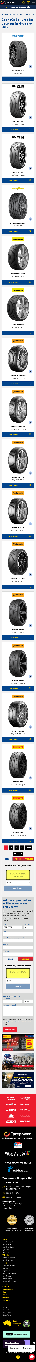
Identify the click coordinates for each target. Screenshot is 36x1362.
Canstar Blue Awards (9, 1310)
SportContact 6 (18, 629)
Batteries (5, 1268)
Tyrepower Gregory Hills (19, 7)
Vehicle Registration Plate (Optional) (11, 997)
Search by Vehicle (8, 1242)
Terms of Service (26, 1022)
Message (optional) (9, 1005)
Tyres (4, 1239)
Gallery (5, 1297)
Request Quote (10, 1029)
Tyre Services (6, 1276)
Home (5, 15)
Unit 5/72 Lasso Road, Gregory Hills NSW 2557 (18, 1188)
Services (5, 1263)
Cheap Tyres (6, 1315)
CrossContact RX (18, 426)
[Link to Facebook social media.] (18, 1357)
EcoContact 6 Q (18, 477)
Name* (5, 931)
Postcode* (6, 951)
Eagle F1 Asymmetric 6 (18, 223)
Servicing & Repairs (9, 1273)
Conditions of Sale (26, 1352)
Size (4, 924)
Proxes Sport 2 (18, 71)
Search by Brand (8, 1247)
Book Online (7, 1289)
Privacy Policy (12, 1022)
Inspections (6, 1271)
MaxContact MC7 (18, 579)
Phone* (14, 938)
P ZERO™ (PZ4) (18, 782)
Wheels (5, 1255)
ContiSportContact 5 (18, 375)
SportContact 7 (18, 731)
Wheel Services (7, 1279)
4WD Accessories (8, 1266)
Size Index (6, 1307)
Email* (5, 945)
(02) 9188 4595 (13, 1193)
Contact (5, 1286)
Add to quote (13, 79)
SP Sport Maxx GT (18, 274)
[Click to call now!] (24, 2)
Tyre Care (5, 1250)
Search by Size (7, 1244)
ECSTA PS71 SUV (18, 121)
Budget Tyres (6, 1312)
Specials (5, 1284)
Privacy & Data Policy (14, 1352)
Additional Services (9, 1281)
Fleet (4, 1292)
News (4, 1295)
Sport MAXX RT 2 (18, 325)
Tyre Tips (5, 1252)
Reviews (6, 1300)
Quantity (27, 924)
